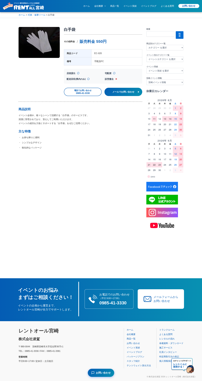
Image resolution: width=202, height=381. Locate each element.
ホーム (86, 6)
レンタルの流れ (167, 339)
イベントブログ (148, 6)
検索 (148, 29)
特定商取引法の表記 (169, 356)
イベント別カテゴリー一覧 (157, 55)
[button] (104, 6)
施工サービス (165, 347)
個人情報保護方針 (168, 361)
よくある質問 (167, 6)
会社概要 (98, 6)
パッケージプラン (135, 356)
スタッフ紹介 (133, 361)
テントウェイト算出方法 (139, 365)
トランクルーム (167, 330)
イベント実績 (130, 6)
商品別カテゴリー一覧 (156, 43)
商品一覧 (114, 6)
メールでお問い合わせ (123, 92)
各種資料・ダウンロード (171, 343)
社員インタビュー (168, 352)
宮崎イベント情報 (154, 78)
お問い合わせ (188, 6)
